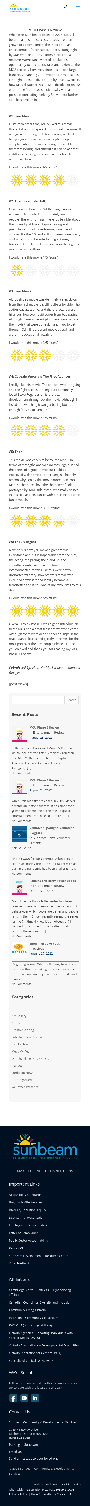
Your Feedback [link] (19, 1263)
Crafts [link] (16, 1023)
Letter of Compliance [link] (23, 1233)
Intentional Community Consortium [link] (33, 1318)
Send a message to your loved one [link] (33, 1458)
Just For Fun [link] (20, 1044)
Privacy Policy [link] (18, 1494)
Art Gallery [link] (19, 1016)
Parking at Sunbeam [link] (23, 1444)
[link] (20, 7)
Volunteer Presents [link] (25, 1087)
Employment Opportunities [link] (28, 1225)
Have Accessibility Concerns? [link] (51, 1494)
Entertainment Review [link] (27, 1037)
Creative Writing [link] (23, 1030)
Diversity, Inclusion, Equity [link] (27, 1210)
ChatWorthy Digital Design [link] (64, 1484)
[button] (77, 9)
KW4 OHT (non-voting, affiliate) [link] (30, 1325)
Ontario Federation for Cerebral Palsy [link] (35, 1353)
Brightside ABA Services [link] (25, 1202)
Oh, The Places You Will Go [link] (30, 1059)
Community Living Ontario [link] (27, 1310)
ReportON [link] (16, 1248)
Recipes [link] (17, 1065)
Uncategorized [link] (22, 1080)
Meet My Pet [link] (20, 1051)
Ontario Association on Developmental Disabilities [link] (44, 1345)
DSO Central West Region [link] (26, 1218)
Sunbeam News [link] (22, 1073)
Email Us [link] (15, 1452)
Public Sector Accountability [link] (28, 1240)
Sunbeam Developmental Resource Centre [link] (38, 1256)
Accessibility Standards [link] (25, 1195)
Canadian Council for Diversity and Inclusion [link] (40, 1302)
